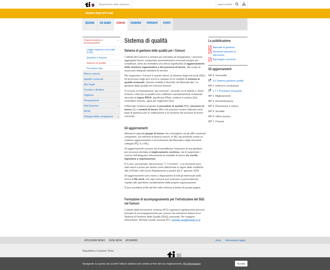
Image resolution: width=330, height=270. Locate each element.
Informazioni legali (235, 240)
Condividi (133, 240)
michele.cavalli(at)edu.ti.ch (186, 219)
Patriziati (152, 23)
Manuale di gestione (224, 47)
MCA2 (87, 111)
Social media (115, 240)
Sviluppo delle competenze (98, 116)
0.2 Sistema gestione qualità (228, 80)
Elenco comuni (92, 73)
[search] (236, 4)
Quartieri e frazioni (97, 57)
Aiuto (218, 240)
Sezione (89, 23)
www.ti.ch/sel (225, 4)
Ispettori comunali (93, 79)
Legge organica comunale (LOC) (101, 51)
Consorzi (135, 23)
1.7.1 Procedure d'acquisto (227, 90)
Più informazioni (192, 263)
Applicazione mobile (94, 240)
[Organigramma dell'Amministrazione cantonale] (243, 4)
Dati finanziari (91, 105)
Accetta (241, 263)
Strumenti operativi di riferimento (224, 53)
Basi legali (89, 84)
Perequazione (91, 100)
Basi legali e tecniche (224, 59)
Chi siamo (105, 23)
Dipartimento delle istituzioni (114, 4)
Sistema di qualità (96, 63)
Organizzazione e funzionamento (93, 41)
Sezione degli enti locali (99, 13)
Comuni (120, 23)
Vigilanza (89, 95)
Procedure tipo (95, 68)
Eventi (167, 23)
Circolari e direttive (94, 89)
